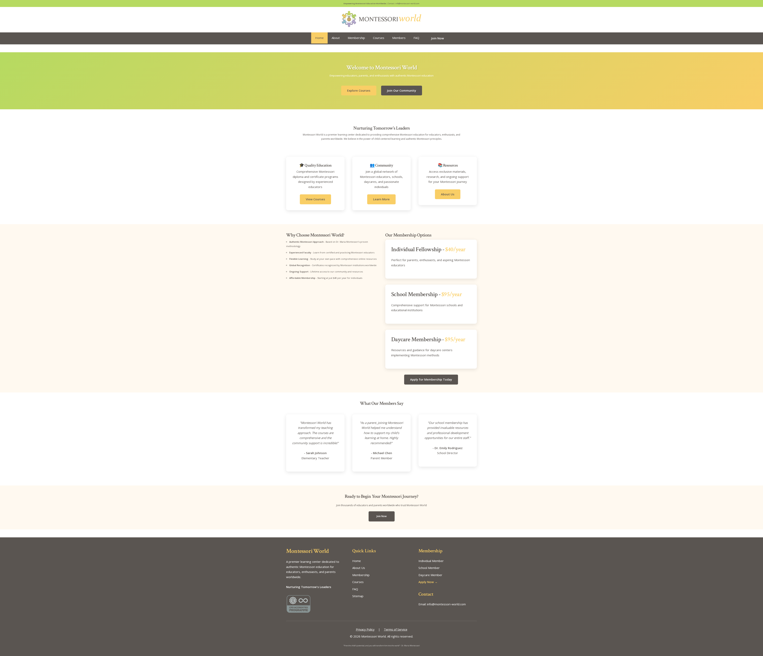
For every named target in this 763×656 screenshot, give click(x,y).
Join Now (437, 38)
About (336, 38)
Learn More (381, 199)
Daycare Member (430, 575)
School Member (429, 568)
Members (399, 38)
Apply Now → (428, 582)
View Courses (315, 199)
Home (319, 38)
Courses (378, 38)
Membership (356, 38)
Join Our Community (401, 90)
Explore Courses (358, 90)
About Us (447, 194)
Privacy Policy (365, 629)
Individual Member (431, 561)
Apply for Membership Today (431, 379)
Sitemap (357, 596)
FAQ (416, 38)
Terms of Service (395, 629)
